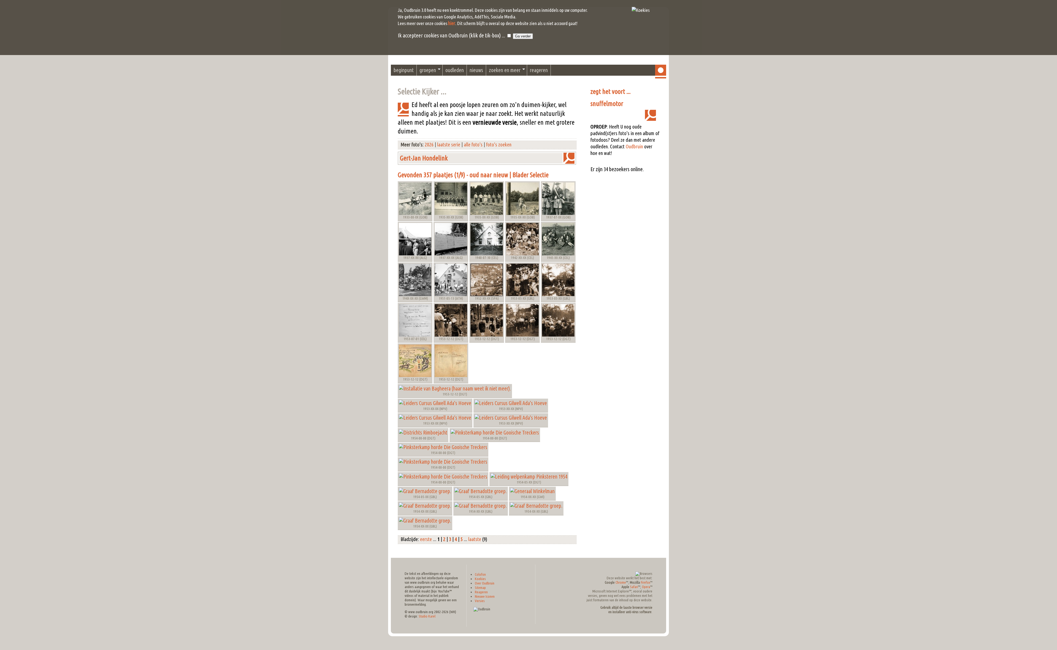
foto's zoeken (498, 145)
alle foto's (473, 145)
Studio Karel (427, 616)
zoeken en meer (505, 70)
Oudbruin (634, 146)
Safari (634, 587)
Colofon (480, 574)
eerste (426, 539)
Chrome (620, 582)
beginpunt (404, 70)
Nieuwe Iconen (485, 596)
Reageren (481, 592)
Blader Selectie (531, 175)
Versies (480, 601)
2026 (429, 145)
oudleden (454, 70)
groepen (427, 70)
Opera (646, 587)
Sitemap (480, 588)
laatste (474, 539)
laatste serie (448, 145)
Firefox (645, 582)
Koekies (480, 579)
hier (451, 23)
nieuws (476, 70)
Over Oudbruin (484, 583)
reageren (539, 70)
